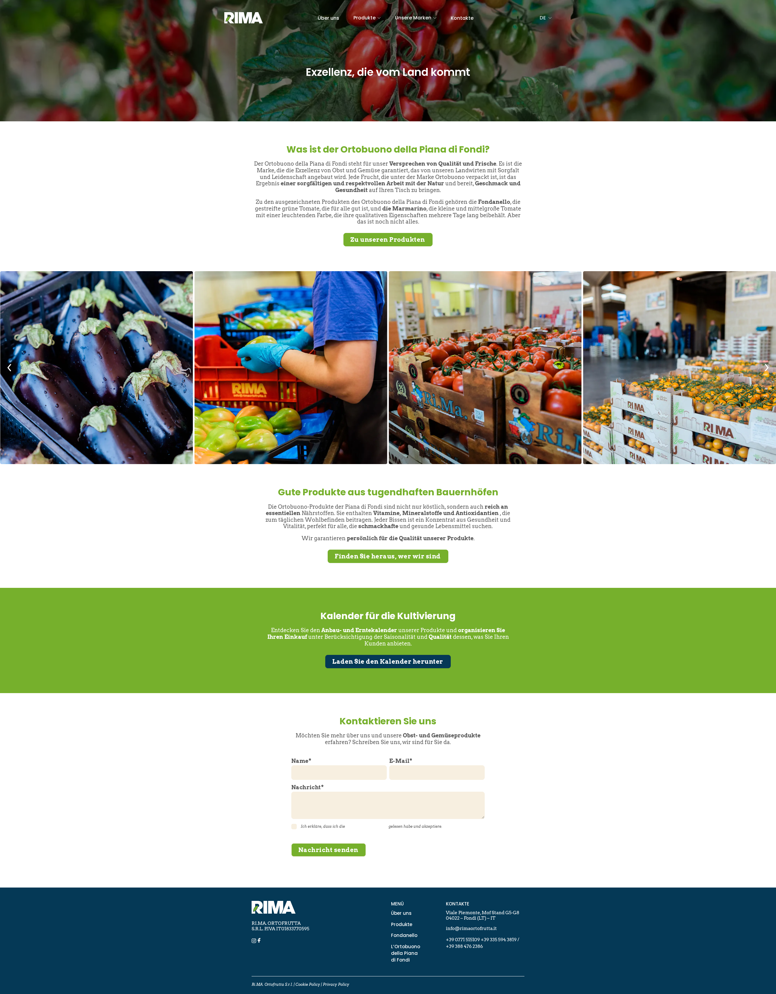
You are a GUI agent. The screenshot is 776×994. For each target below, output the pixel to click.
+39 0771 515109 (463, 939)
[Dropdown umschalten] (379, 18)
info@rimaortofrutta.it (471, 928)
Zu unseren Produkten (387, 239)
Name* (301, 761)
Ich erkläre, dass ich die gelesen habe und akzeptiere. (371, 826)
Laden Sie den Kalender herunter (387, 661)
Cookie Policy (308, 984)
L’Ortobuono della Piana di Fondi (405, 953)
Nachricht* (307, 787)
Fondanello (404, 935)
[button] (9, 368)
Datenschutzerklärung (367, 826)
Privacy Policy (336, 984)
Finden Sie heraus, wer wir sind (388, 556)
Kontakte (462, 18)
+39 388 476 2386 (464, 946)
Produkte (401, 924)
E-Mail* (401, 761)
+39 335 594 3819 (499, 939)
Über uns (328, 18)
